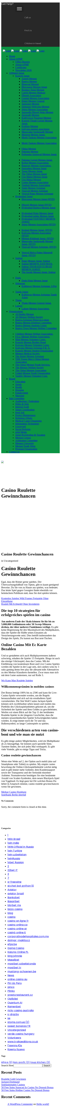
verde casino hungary (21, 1034)
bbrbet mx (14, 905)
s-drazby (13, 1014)
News (11, 975)
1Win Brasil (14, 839)
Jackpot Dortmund (10, 1081)
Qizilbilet (13, 999)
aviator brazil (16, 893)
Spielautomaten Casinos (13, 1084)
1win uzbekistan (17, 854)
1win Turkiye (15, 850)
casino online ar (17, 928)
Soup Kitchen (40, 1062)
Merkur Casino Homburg (13, 792)
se (9, 1018)
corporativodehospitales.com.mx (28, 936)
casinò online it (17, 932)
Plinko (11, 991)
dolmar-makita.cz (19, 940)
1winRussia (14, 858)
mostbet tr (14, 967)
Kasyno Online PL (18, 952)
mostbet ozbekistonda (22, 963)
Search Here (7, 1065)
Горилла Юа (15, 1045)
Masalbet (13, 960)
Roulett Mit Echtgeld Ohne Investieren (20, 604)
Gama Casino (16, 948)
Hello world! (42, 1104)
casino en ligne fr (18, 921)
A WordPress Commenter (20, 1104)
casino (12, 917)
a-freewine (14, 882)
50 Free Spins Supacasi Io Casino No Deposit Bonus (27, 1087)
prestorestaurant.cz (20, 995)
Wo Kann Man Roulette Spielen (17, 680)
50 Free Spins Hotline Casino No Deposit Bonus (25, 1090)
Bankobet (14, 897)
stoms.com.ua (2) (18, 1022)
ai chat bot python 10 (21, 886)
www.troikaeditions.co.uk (23, 1041)
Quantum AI (15, 1002)
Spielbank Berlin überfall (13, 794)
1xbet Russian (16, 862)
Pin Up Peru (15, 983)
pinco (11, 987)
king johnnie (15, 956)
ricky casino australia (21, 1010)
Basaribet (14, 901)
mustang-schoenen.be (22, 971)
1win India (13, 843)
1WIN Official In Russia (21, 847)
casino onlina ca (18, 925)
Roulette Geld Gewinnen (13, 1079)
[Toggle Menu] (19, 8)
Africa (7, 1062)
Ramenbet (14, 1006)
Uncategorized (17, 1030)
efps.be (12, 944)
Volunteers (14, 1037)
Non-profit (21, 1062)
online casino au (17, 979)
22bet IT (13, 870)
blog (10, 913)
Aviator (12, 889)
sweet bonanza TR (19, 1026)
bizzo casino (15, 909)
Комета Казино (16, 1049)
